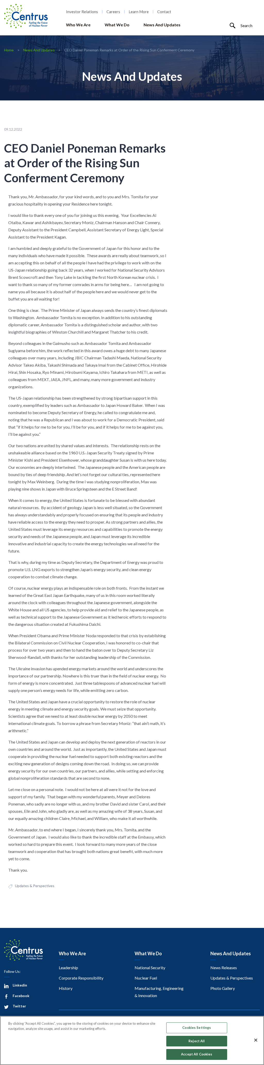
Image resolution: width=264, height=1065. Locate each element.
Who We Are (78, 24)
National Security (150, 967)
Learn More (139, 12)
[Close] (255, 1040)
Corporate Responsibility (81, 977)
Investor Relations (82, 12)
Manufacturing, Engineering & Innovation (159, 992)
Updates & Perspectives (34, 885)
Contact (164, 12)
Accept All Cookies (196, 1054)
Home (9, 50)
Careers (113, 12)
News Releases (223, 967)
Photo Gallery (222, 988)
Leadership (68, 967)
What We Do (117, 24)
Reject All (196, 1041)
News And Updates (162, 24)
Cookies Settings (196, 1027)
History (65, 988)
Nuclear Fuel (146, 977)
